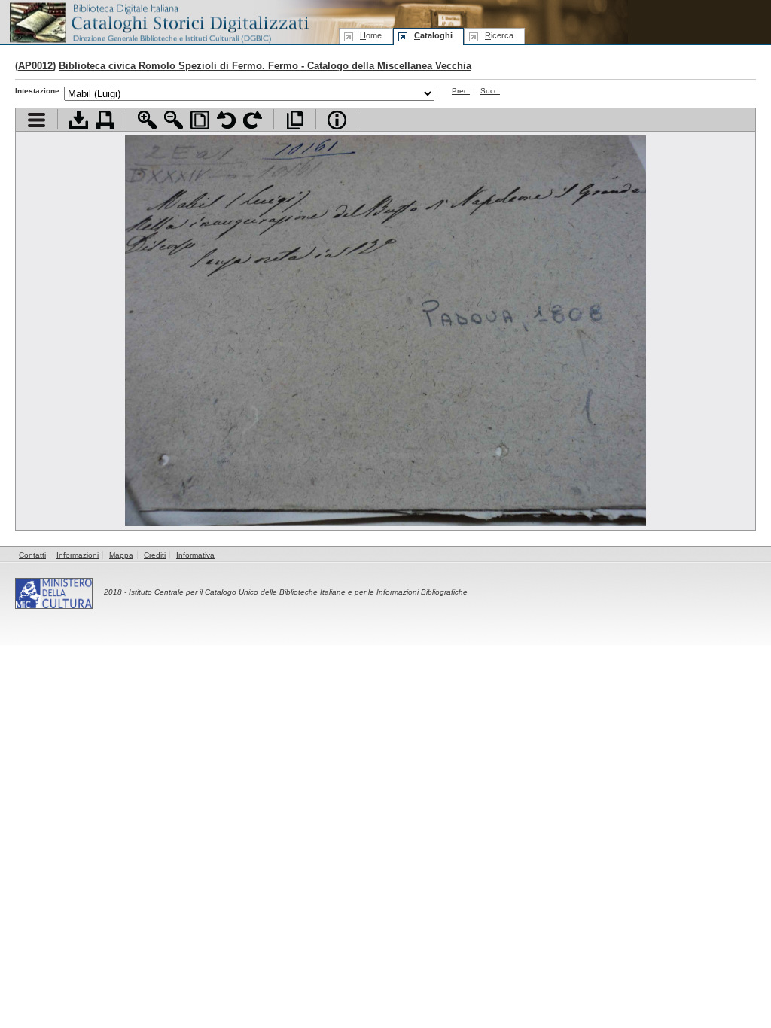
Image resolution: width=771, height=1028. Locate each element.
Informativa (195, 555)
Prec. (461, 91)
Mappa (121, 555)
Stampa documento (105, 120)
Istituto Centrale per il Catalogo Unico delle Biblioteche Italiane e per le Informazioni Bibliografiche (298, 592)
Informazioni (77, 555)
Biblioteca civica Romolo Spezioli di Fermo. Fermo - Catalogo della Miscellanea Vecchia (265, 65)
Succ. (490, 91)
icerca (499, 35)
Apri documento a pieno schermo (294, 120)
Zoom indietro (173, 120)
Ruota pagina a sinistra (226, 120)
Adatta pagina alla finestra (199, 120)
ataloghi (433, 35)
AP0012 (35, 65)
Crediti (155, 555)
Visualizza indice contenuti (36, 120)
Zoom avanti (147, 120)
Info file (337, 120)
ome (371, 35)
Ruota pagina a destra (252, 120)
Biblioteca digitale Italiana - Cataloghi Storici (158, 21)
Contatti (32, 555)
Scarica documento (78, 120)
